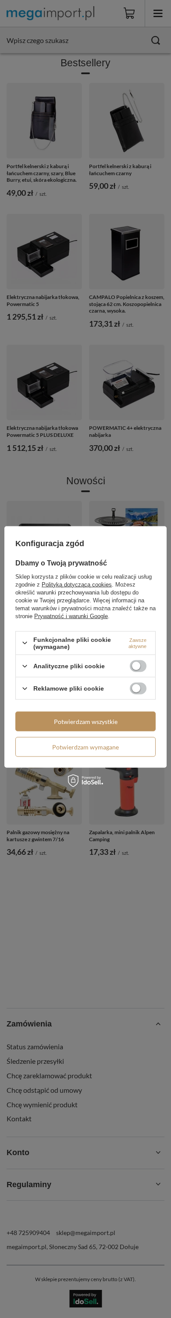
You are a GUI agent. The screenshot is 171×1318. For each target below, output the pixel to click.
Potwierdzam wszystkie (86, 721)
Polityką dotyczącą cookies (77, 584)
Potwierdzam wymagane (85, 746)
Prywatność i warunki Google (71, 615)
